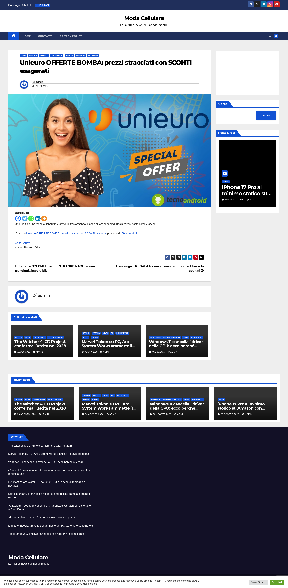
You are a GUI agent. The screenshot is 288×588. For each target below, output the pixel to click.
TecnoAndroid (130, 233)
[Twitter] (25, 218)
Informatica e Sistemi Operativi (165, 337)
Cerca (223, 104)
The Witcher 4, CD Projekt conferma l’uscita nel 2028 (40, 343)
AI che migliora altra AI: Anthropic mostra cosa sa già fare (42, 517)
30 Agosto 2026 (233, 199)
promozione (56, 55)
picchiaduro (122, 333)
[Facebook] (18, 218)
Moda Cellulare (144, 18)
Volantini (80, 55)
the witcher (39, 337)
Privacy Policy (71, 36)
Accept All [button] (277, 582)
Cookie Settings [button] (258, 582)
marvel (96, 333)
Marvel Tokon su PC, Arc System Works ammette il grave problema (107, 345)
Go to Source (22, 243)
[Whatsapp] (31, 218)
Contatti (45, 36)
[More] (44, 218)
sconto (69, 55)
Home (27, 36)
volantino (93, 55)
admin (39, 81)
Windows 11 (196, 337)
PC (112, 333)
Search (266, 115)
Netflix (18, 337)
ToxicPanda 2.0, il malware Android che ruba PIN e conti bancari (47, 533)
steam (85, 337)
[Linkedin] (38, 218)
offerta (33, 55)
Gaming (86, 333)
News (23, 55)
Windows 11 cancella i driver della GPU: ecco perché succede (176, 345)
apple (224, 182)
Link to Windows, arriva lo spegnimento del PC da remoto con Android (50, 525)
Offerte (44, 55)
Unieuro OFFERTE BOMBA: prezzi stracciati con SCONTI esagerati (66, 233)
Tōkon (95, 337)
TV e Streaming (55, 337)
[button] (270, 36)
